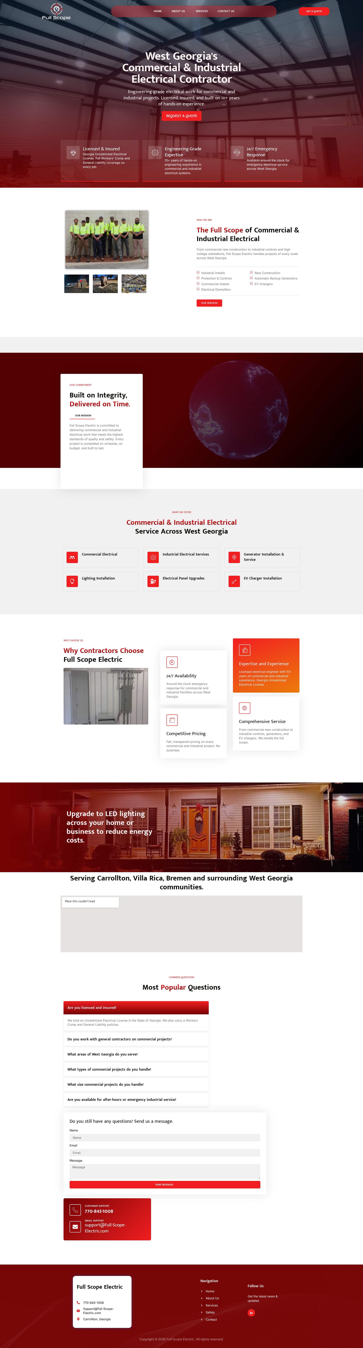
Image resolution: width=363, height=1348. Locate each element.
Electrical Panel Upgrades (184, 578)
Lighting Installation (98, 578)
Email (73, 1145)
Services (201, 11)
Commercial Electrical (99, 554)
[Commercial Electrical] (72, 557)
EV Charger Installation (263, 578)
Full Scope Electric (100, 1287)
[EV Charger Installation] (234, 581)
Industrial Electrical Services (186, 554)
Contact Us (226, 11)
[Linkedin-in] (251, 1312)
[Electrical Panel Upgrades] (153, 581)
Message (76, 1160)
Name (74, 1130)
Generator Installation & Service (264, 557)
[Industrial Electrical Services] (153, 557)
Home (158, 11)
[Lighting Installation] (72, 581)
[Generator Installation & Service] (234, 557)
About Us (178, 11)
